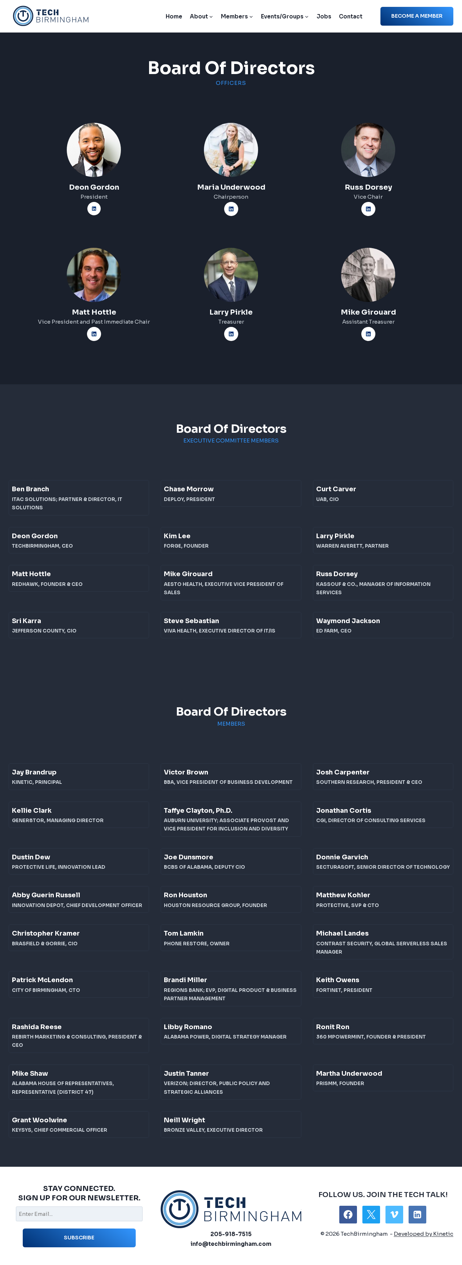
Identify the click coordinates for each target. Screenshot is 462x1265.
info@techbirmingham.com (231, 1243)
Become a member (417, 16)
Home (174, 16)
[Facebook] (348, 1214)
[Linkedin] (417, 1214)
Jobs (324, 16)
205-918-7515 (231, 1234)
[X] (371, 1214)
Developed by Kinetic (423, 1233)
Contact (350, 16)
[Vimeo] (394, 1214)
